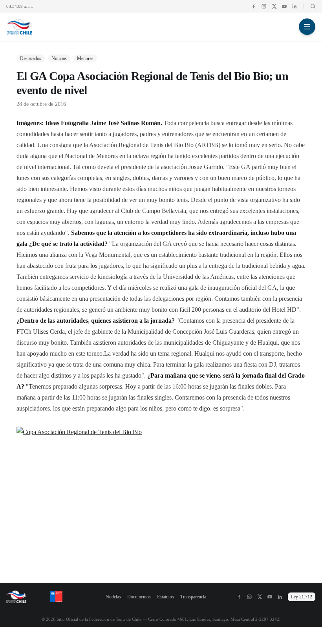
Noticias (113, 597)
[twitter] (274, 6)
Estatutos (165, 597)
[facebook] (253, 6)
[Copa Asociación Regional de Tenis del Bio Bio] (161, 492)
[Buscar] (310, 6)
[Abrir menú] (307, 26)
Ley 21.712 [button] (301, 597)
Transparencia (193, 597)
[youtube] (284, 6)
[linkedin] (294, 6)
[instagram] (264, 6)
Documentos (139, 597)
